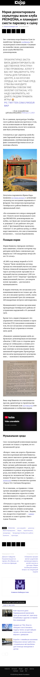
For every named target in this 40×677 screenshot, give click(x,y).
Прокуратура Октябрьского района (23, 533)
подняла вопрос (18, 198)
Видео (21, 669)
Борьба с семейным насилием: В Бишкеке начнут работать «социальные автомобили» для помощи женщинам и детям (25, 644)
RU (26, 671)
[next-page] (6, 654)
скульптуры (14, 535)
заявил (31, 514)
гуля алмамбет (21, 528)
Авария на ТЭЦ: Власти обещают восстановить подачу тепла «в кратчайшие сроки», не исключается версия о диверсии (24, 630)
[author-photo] (20, 589)
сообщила (25, 42)
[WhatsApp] (23, 31)
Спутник (15, 671)
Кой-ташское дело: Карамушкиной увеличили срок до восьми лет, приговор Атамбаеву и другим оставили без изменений (25, 615)
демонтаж (31, 528)
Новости (7, 669)
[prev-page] (3, 654)
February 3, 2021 (28, 112)
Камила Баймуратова (11, 26)
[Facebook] (4, 31)
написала (7, 480)
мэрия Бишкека (28, 530)
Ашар (21, 671)
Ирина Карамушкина (9, 530)
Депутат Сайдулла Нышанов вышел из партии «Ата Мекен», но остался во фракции (10, 560)
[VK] (13, 31)
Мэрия (19, 530)
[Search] (37, 3)
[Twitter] (9, 31)
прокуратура (6, 533)
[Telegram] (18, 31)
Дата (26, 669)
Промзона (6, 535)
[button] (3, 3)
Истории (14, 669)
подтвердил (28, 405)
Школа (32, 669)
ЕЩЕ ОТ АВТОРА (9, 605)
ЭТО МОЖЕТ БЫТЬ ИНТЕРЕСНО (14, 602)
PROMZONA (11, 528)
